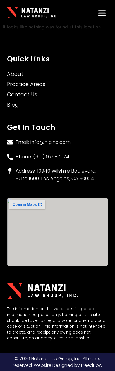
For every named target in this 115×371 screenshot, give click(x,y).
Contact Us (22, 94)
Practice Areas (26, 84)
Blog (13, 105)
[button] (102, 12)
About (15, 74)
